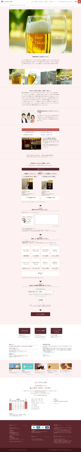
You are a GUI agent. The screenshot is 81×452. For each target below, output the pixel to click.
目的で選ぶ (41, 1)
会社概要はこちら (56, 403)
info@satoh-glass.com (42, 395)
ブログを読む (56, 374)
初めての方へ (37, 370)
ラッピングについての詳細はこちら (40, 296)
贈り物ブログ (49, 370)
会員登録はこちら (30, 374)
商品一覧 (12, 5)
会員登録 (23, 370)
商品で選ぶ (36, 1)
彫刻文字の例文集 (56, 226)
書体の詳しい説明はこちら (54, 244)
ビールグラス (17, 5)
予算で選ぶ (46, 1)
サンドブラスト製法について (64, 370)
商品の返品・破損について (47, 356)
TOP (32, 1)
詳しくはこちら (27, 338)
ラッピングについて (38, 335)
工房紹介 (10, 370)
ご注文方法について (22, 335)
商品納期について (45, 355)
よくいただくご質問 (54, 335)
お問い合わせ (51, 1)
